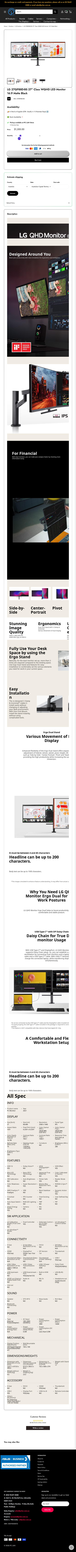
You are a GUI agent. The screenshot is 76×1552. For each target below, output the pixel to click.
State (31, 182)
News (39, 1473)
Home (5, 26)
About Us (40, 1459)
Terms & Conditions (43, 1470)
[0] (70, 12)
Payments (40, 1464)
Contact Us (41, 1462)
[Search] (55, 12)
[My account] (62, 12)
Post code (57, 182)
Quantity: (10, 136)
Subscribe (47, 1510)
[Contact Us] (66, 11)
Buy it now (38, 160)
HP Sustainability (42, 1479)
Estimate (12, 193)
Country (9, 182)
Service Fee (41, 1476)
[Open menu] (5, 12)
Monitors (11, 26)
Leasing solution (42, 1482)
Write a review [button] (38, 1428)
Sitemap (40, 1485)
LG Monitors (18, 26)
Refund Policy (11, 203)
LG (9, 99)
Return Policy (41, 1467)
